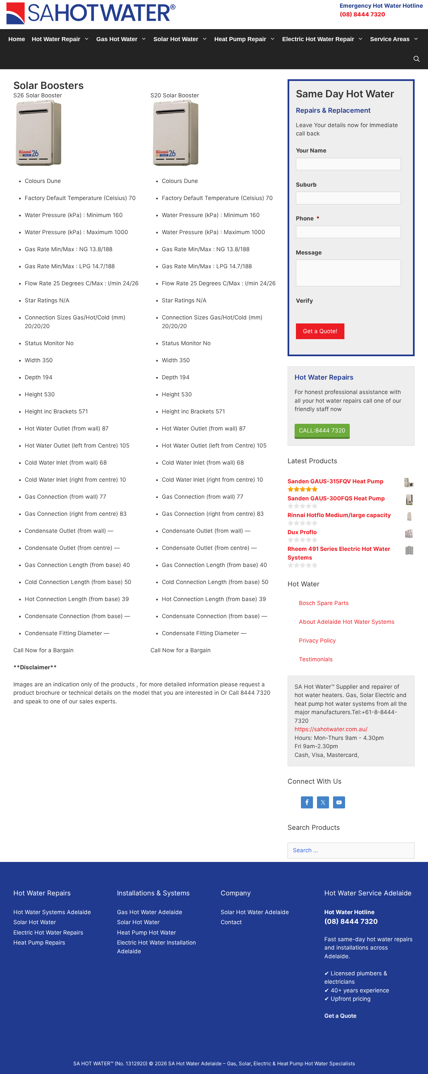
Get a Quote (340, 1015)
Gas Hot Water (116, 39)
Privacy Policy (317, 640)
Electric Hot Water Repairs (48, 932)
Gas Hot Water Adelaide (149, 912)
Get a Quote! (320, 331)
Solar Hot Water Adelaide (255, 912)
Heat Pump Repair (240, 39)
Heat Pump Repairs (39, 942)
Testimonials (316, 659)
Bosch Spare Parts (324, 603)
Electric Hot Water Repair (318, 39)
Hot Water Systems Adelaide (52, 912)
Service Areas (390, 39)
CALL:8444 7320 (322, 430)
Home (16, 39)
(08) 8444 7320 (362, 14)
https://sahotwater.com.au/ (331, 729)
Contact (231, 922)
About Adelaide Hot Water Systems (347, 621)
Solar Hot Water (175, 39)
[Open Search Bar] (416, 59)
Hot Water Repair (56, 39)
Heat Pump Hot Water (146, 932)
